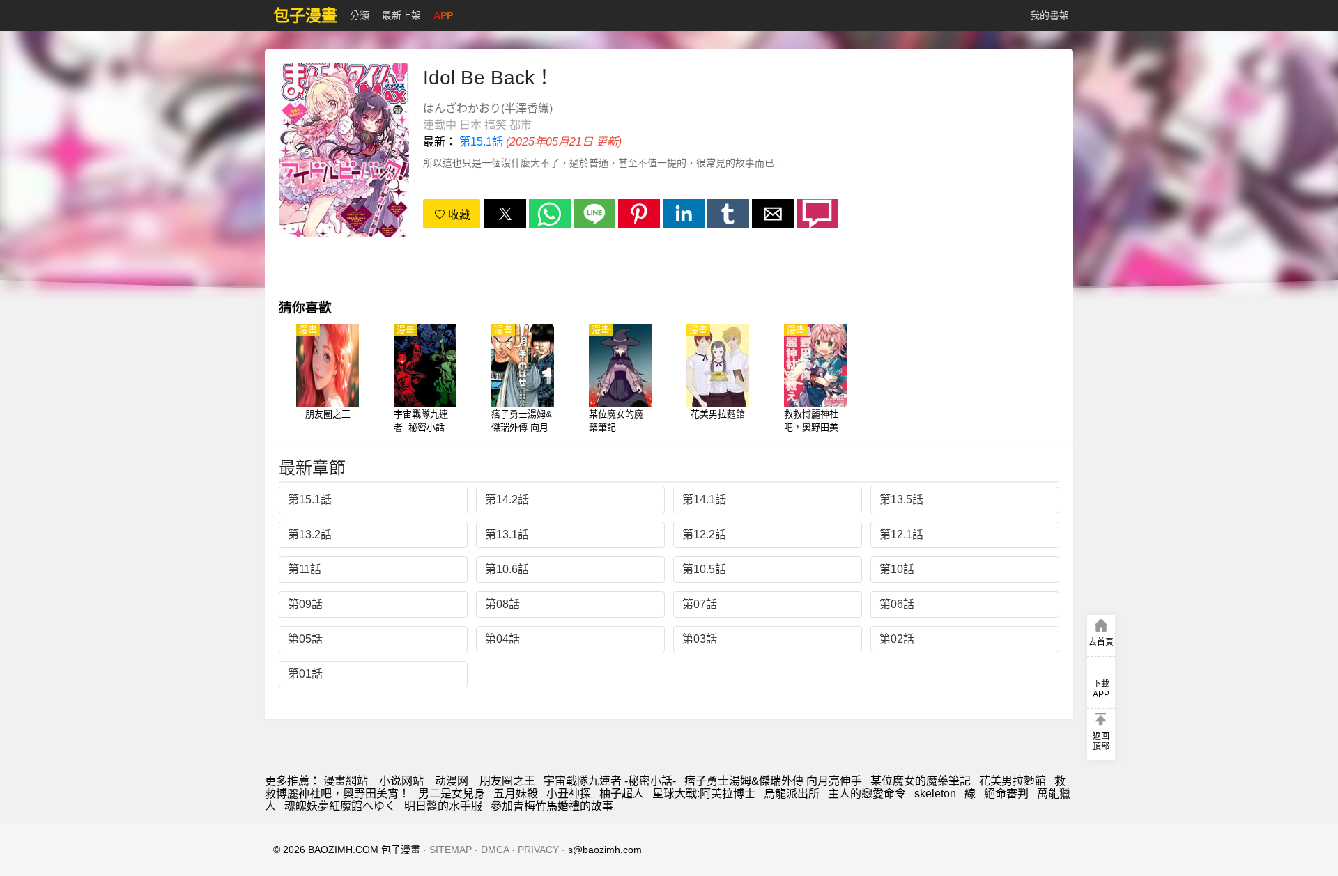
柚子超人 (621, 793)
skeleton (935, 793)
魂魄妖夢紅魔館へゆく (340, 806)
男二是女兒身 (451, 793)
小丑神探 (568, 793)
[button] (505, 213)
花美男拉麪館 (1012, 781)
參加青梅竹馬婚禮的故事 (552, 806)
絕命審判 (1006, 793)
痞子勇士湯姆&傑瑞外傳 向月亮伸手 (773, 781)
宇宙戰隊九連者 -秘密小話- (610, 781)
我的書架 (1049, 15)
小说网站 (401, 781)
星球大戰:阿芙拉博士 (703, 793)
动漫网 (451, 781)
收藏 (457, 215)
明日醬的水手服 (443, 806)
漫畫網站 (345, 781)
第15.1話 (481, 142)
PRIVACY (538, 849)
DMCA (495, 849)
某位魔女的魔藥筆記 (920, 781)
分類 (359, 15)
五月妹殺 (515, 793)
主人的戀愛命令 (867, 793)
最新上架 (401, 15)
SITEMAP (450, 849)
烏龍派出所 (792, 793)
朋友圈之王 (507, 781)
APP (443, 15)
